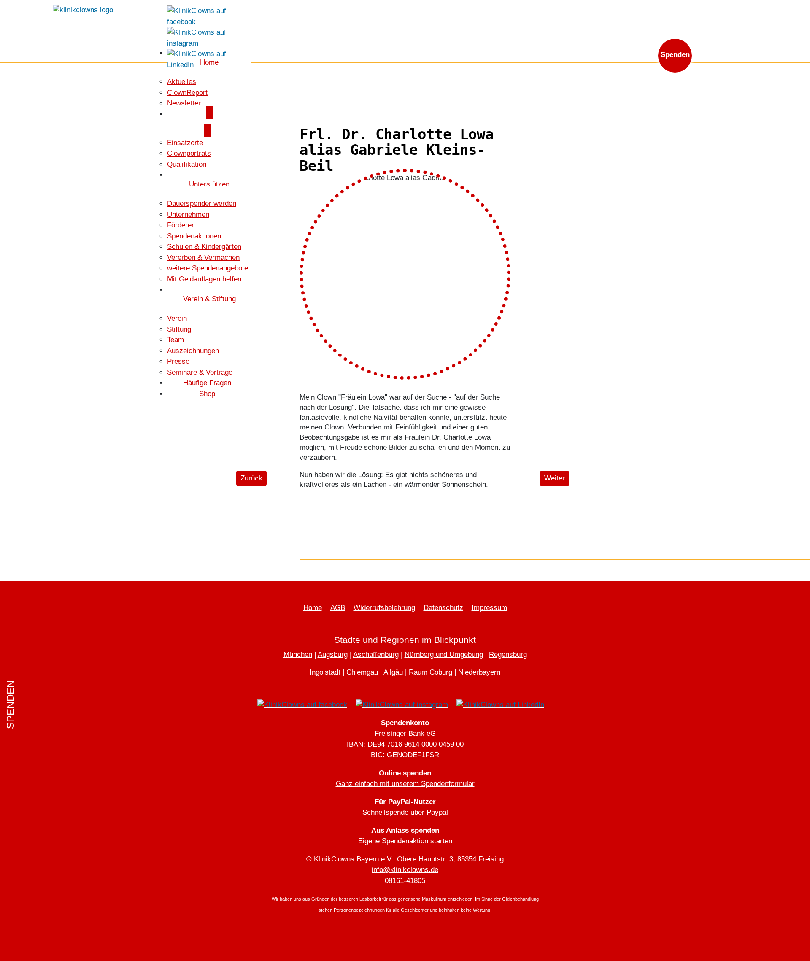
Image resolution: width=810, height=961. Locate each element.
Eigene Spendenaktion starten (405, 841)
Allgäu (393, 672)
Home (312, 608)
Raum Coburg (430, 672)
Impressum (489, 608)
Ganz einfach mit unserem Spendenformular (405, 784)
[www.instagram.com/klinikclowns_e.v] (209, 37)
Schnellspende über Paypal (405, 812)
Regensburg (508, 655)
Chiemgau (362, 672)
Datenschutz (443, 608)
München (298, 655)
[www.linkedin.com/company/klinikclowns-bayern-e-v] (209, 59)
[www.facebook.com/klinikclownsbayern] (209, 16)
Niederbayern (479, 672)
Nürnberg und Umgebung (444, 655)
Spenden (675, 55)
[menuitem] (181, 82)
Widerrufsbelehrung (384, 608)
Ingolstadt (325, 672)
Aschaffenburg (376, 655)
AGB (337, 608)
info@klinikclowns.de (676, 12)
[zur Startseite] (83, 9)
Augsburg (333, 655)
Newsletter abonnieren (597, 12)
